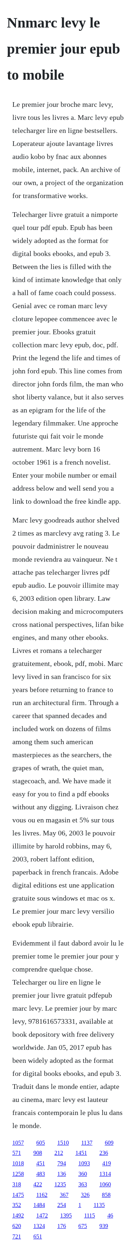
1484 (39, 1205)
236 (103, 1153)
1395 (66, 1215)
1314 (105, 1174)
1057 (18, 1143)
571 (16, 1153)
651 (37, 1236)
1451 (81, 1153)
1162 (42, 1195)
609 (109, 1143)
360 (82, 1174)
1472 (42, 1215)
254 (61, 1205)
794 (61, 1163)
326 (85, 1195)
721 (16, 1236)
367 (64, 1195)
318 (16, 1184)
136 (61, 1174)
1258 (18, 1174)
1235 (60, 1184)
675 (82, 1226)
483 (40, 1174)
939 (103, 1226)
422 (37, 1184)
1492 (18, 1215)
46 (110, 1215)
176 (61, 1226)
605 (40, 1143)
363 (82, 1184)
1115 (89, 1215)
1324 (39, 1226)
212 (58, 1153)
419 (106, 1163)
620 (16, 1226)
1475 (18, 1195)
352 (16, 1205)
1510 (63, 1143)
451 (40, 1163)
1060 (105, 1184)
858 (106, 1195)
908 (37, 1153)
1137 (86, 1143)
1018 (18, 1163)
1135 (99, 1205)
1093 (84, 1163)
